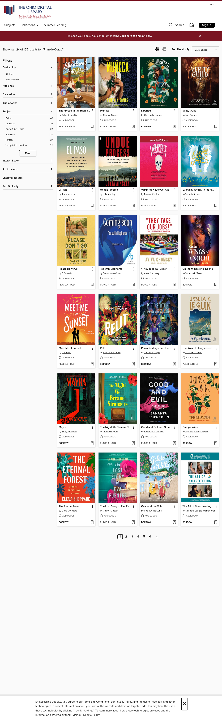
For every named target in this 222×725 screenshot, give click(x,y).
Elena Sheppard (69, 510)
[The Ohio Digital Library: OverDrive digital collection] (28, 12)
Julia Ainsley (109, 194)
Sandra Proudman (112, 352)
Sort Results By (181, 49)
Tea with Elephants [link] (111, 269)
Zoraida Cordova (152, 194)
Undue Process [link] (109, 189)
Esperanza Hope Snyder (196, 431)
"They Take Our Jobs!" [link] (154, 269)
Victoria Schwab (193, 194)
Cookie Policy (91, 715)
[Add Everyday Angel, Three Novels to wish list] (216, 206)
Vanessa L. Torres (193, 273)
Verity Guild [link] (189, 110)
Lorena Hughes (110, 431)
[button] (176, 25)
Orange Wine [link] (190, 427)
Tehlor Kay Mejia (152, 352)
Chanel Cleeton (110, 510)
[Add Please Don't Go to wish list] (92, 285)
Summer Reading (55, 25)
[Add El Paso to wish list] (92, 206)
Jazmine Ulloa (68, 194)
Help (212, 4)
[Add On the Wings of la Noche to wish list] (216, 285)
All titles (9, 74)
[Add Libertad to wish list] (174, 127)
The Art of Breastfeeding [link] (196, 506)
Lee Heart (66, 352)
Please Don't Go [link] (68, 269)
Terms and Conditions (96, 701)
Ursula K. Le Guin (193, 352)
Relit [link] (102, 348)
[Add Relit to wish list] (133, 364)
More (27, 153)
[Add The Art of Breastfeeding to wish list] (216, 522)
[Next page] (156, 537)
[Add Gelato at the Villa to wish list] (174, 522)
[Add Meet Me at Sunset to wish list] (92, 364)
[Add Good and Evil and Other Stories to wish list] (174, 443)
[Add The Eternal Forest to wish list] (92, 522)
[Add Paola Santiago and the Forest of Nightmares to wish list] (174, 364)
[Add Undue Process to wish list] (133, 206)
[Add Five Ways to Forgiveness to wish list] (216, 364)
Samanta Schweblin (154, 431)
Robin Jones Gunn (70, 115)
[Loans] (192, 25)
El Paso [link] (63, 189)
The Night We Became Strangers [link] (116, 427)
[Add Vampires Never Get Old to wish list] (174, 206)
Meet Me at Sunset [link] (70, 348)
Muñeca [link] (104, 110)
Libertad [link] (146, 110)
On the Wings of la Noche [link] (197, 269)
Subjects (9, 25)
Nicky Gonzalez (69, 431)
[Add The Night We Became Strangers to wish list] (133, 443)
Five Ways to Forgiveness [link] (197, 348)
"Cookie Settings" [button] (83, 710)
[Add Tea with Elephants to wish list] (133, 285)
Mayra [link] (62, 427)
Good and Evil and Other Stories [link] (157, 427)
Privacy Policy (124, 701)
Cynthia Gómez (110, 115)
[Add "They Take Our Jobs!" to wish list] (174, 285)
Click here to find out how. (136, 36)
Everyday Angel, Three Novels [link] (198, 189)
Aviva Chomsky (151, 273)
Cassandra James (152, 115)
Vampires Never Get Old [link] (155, 189)
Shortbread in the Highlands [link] (75, 110)
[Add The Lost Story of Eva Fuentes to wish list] (133, 522)
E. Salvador (67, 273)
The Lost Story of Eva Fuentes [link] (116, 506)
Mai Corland (191, 115)
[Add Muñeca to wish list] (133, 127)
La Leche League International (200, 510)
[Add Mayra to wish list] (92, 443)
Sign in (206, 25)
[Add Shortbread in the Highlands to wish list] (92, 127)
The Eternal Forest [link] (69, 506)
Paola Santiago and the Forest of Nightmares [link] (157, 348)
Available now (12, 79)
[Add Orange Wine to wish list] (216, 443)
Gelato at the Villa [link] (151, 506)
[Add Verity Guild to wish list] (216, 127)
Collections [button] (28, 25)
